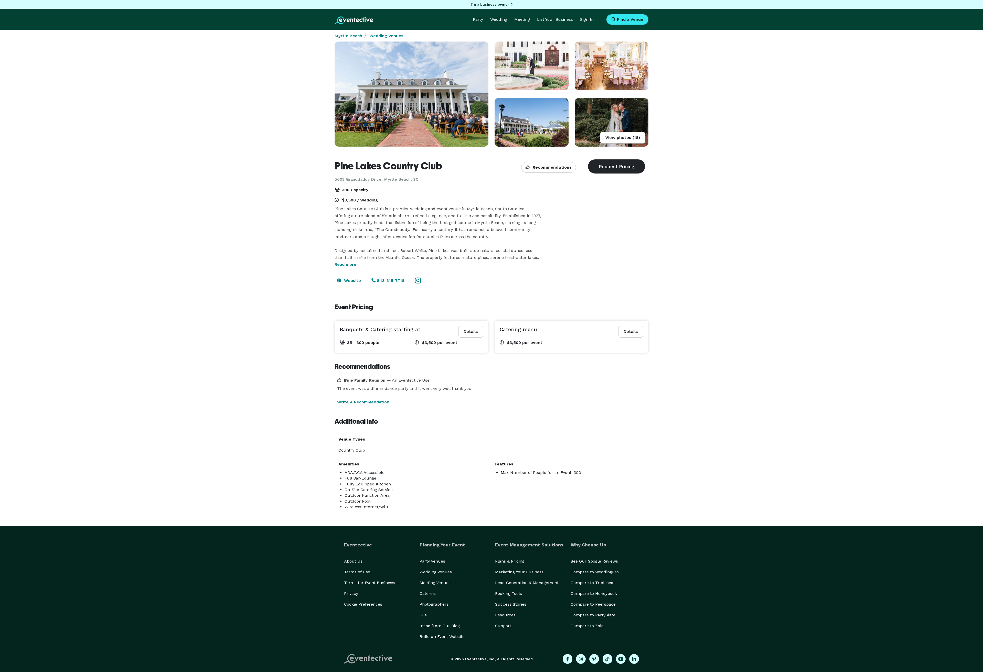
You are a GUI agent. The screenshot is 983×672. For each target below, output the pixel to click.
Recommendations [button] (551, 167)
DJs (423, 615)
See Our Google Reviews (594, 561)
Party (478, 19)
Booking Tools (508, 593)
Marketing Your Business (519, 571)
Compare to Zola (587, 625)
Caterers (428, 593)
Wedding (498, 19)
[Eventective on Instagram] (581, 659)
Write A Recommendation (363, 402)
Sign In (587, 19)
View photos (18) (622, 137)
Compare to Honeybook (594, 593)
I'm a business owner (490, 4)
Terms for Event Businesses (371, 582)
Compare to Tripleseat (593, 582)
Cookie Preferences (363, 604)
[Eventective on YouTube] (621, 659)
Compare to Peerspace (593, 604)
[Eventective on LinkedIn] (634, 659)
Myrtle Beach (348, 35)
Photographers (434, 604)
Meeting (522, 19)
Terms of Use (357, 571)
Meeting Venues (435, 582)
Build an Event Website (442, 636)
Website (352, 280)
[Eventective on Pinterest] (594, 659)
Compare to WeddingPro (595, 571)
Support (503, 625)
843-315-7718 (390, 280)
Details (471, 331)
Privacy (351, 593)
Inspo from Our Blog (440, 625)
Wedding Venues (386, 35)
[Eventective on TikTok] (607, 659)
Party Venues (432, 561)
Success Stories (510, 604)
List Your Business (555, 19)
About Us (353, 561)
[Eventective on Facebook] (567, 659)
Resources (505, 615)
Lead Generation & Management (527, 582)
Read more (345, 264)
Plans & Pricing (510, 561)
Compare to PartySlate (593, 615)
